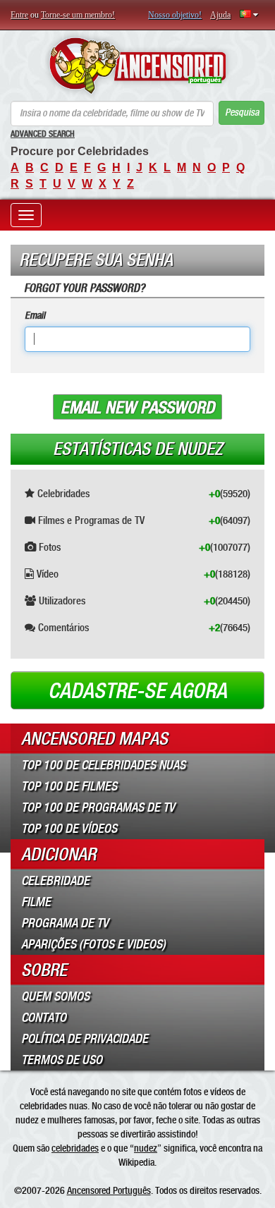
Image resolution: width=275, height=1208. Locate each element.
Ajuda (220, 15)
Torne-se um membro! (78, 15)
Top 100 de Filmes (69, 786)
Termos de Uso (61, 1060)
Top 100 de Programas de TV (98, 807)
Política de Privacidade (84, 1039)
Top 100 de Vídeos (69, 828)
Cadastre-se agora (137, 691)
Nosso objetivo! (175, 15)
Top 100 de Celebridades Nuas (103, 765)
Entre (19, 15)
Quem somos (55, 996)
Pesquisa (242, 112)
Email (35, 316)
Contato (43, 1017)
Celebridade (55, 881)
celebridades (75, 1148)
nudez (145, 1148)
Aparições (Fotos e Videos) (93, 944)
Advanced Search (43, 134)
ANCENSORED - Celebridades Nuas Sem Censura (137, 65)
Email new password (137, 407)
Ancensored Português (109, 1190)
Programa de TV (65, 923)
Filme (36, 902)
